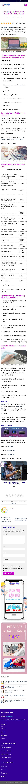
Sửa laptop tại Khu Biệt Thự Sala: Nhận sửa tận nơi (16, 682)
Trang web (5, 559)
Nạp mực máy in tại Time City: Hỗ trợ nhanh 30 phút (14, 700)
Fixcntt (10, 446)
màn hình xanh (18, 85)
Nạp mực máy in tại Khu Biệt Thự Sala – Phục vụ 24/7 (15, 691)
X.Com (4, 776)
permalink (14, 503)
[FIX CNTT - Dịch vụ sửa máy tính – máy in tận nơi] (8, 4)
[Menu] (25, 5)
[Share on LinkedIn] (21, 495)
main (22, 68)
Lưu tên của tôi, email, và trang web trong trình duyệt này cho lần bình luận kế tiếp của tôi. (13, 568)
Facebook (4, 769)
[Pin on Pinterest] (18, 495)
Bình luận (5, 534)
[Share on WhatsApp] (6, 495)
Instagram (4, 773)
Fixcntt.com (11, 454)
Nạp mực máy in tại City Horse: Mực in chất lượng (15, 696)
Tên (4, 546)
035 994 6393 (11, 450)
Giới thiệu (3, 728)
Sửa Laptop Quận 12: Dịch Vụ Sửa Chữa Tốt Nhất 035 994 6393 (6, 519)
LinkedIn (4, 766)
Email (4, 552)
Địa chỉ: (3, 719)
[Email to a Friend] (15, 495)
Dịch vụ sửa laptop (14, 9)
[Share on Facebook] (9, 495)
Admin (20, 17)
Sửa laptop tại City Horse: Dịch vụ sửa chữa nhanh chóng (14, 686)
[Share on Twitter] (12, 495)
